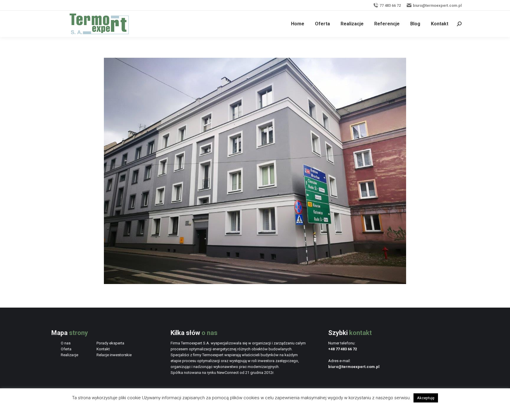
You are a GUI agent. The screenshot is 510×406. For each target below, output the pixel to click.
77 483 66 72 (390, 5)
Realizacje (69, 355)
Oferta (66, 349)
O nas (66, 343)
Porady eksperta (110, 343)
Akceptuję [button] (425, 398)
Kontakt (103, 349)
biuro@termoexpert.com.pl (437, 5)
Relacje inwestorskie (114, 355)
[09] (255, 171)
